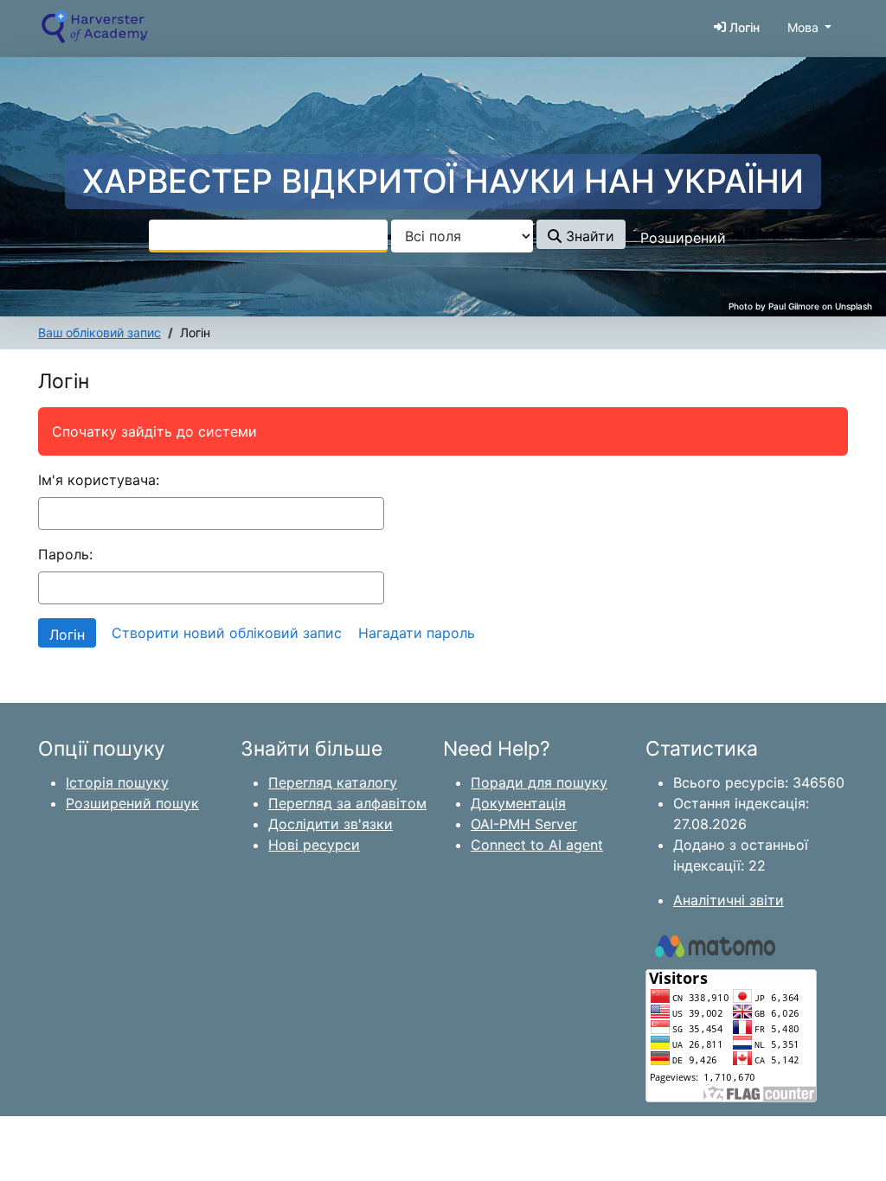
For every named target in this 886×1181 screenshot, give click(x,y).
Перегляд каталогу (332, 782)
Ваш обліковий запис (99, 332)
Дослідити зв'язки (330, 824)
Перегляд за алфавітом (347, 803)
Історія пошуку (117, 782)
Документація (518, 803)
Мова (803, 27)
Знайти (588, 236)
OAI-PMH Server (524, 824)
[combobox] (268, 236)
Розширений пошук (132, 803)
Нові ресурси (314, 844)
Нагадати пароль (416, 633)
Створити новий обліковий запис (227, 633)
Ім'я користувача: (98, 479)
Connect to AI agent (537, 844)
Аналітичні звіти (728, 900)
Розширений (683, 237)
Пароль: (65, 554)
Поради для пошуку (539, 782)
